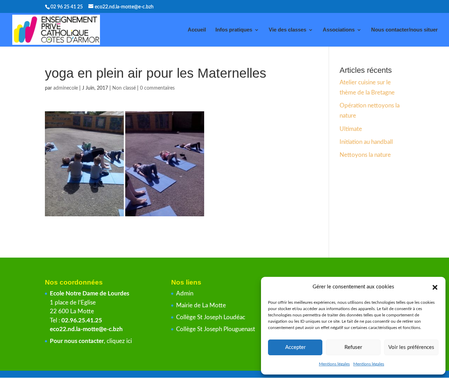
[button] (434, 287)
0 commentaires (157, 88)
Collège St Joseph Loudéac (211, 317)
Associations (339, 30)
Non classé (124, 88)
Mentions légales (334, 364)
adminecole (65, 88)
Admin (184, 293)
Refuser (353, 347)
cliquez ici (119, 341)
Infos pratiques (233, 30)
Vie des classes (287, 30)
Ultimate (351, 129)
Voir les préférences (411, 347)
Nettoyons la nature (365, 155)
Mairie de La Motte (201, 305)
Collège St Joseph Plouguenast (216, 329)
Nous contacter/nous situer (404, 30)
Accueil (197, 30)
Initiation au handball (366, 142)
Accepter (295, 347)
